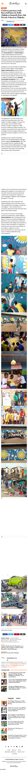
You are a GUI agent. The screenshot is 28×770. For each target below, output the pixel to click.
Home (8, 750)
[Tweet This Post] (11, 25)
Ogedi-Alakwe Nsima (16, 639)
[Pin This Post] (16, 25)
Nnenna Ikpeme (5, 639)
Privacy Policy (21, 752)
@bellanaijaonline (12, 667)
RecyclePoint (13, 640)
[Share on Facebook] (5, 25)
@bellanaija (9, 665)
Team (19, 750)
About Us (14, 750)
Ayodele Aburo (14, 638)
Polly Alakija (5, 640)
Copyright (14, 753)
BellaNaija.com (10, 21)
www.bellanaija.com (15, 663)
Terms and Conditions (10, 752)
